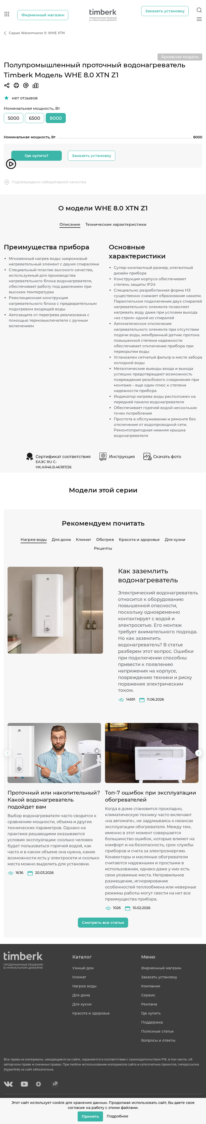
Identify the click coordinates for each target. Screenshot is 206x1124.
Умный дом (83, 968)
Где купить (151, 1013)
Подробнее (117, 1116)
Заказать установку (91, 155)
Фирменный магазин (161, 968)
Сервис (148, 995)
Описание (70, 224)
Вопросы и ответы (158, 1040)
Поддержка (152, 1022)
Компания (150, 986)
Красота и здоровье (139, 539)
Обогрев (105, 539)
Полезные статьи (157, 1031)
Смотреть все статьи (103, 922)
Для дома (61, 539)
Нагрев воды (34, 539)
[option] (54, 799)
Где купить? (36, 155)
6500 (34, 118)
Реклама (149, 1004)
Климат (83, 539)
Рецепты (103, 548)
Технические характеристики (115, 224)
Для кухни (175, 539)
